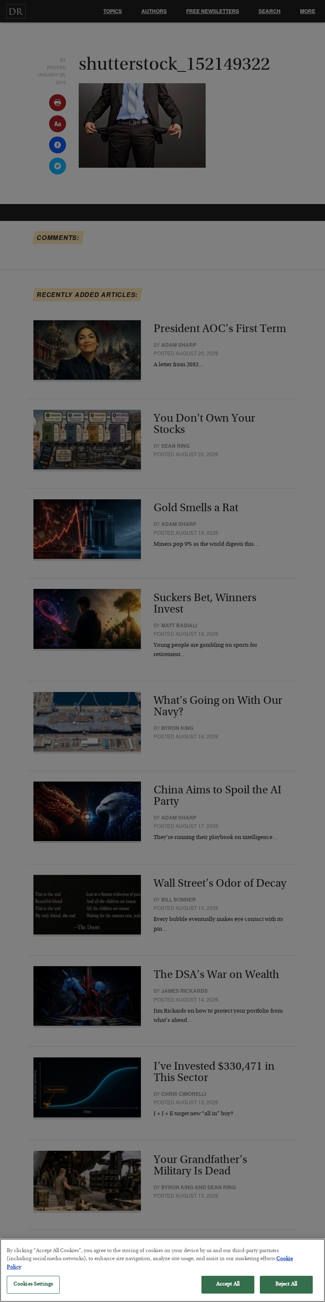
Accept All (228, 1284)
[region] (162, 1270)
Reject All (286, 1284)
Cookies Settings (33, 1284)
